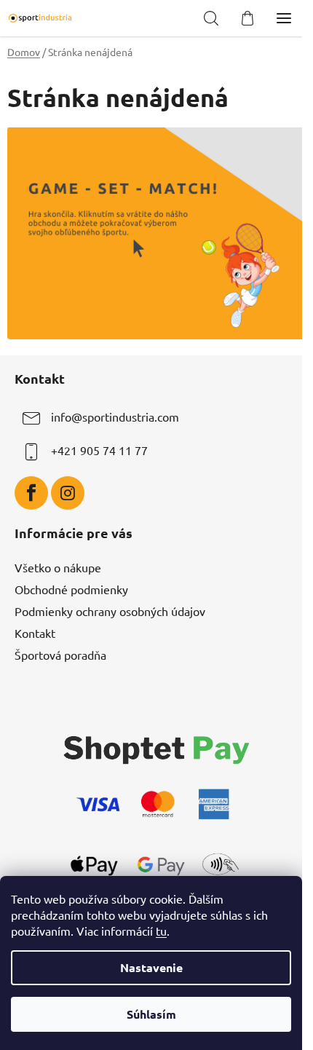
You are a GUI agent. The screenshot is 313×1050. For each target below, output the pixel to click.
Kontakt (35, 632)
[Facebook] (31, 493)
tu (161, 930)
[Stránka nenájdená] (156, 231)
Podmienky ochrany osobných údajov (110, 611)
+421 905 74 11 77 (99, 450)
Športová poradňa (60, 654)
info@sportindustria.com (115, 416)
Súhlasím (151, 1014)
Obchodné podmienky (71, 589)
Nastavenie (151, 967)
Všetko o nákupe (58, 567)
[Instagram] (67, 493)
